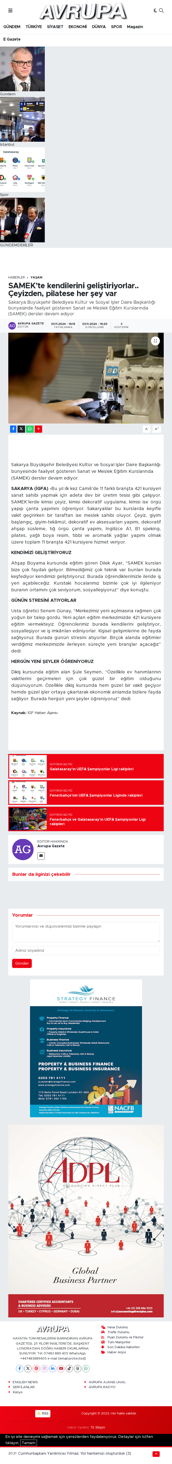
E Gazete (11, 39)
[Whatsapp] (86, 1368)
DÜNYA (99, 27)
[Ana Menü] (10, 11)
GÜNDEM (11, 27)
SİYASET (55, 27)
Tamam (28, 1443)
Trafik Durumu (118, 1332)
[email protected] (72, 1358)
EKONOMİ (78, 27)
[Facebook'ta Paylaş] (13, 429)
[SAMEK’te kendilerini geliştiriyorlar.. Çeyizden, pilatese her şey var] (86, 378)
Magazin (135, 27)
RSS (44, 1413)
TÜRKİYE (34, 27)
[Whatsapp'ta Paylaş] (30, 429)
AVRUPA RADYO (102, 1387)
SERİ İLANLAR (24, 1387)
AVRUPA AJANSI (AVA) (107, 1382)
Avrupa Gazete (51, 846)
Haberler (16, 277)
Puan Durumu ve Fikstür (126, 1337)
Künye (18, 1392)
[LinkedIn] (52, 1368)
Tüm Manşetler (119, 1342)
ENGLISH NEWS (25, 1382)
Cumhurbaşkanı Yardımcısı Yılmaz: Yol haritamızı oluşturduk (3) (74, 1453)
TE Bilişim (97, 1427)
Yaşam (36, 277)
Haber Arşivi (117, 1352)
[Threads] (77, 1368)
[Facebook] (19, 1368)
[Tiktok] (69, 1368)
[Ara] (161, 11)
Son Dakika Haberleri (124, 1347)
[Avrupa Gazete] (83, 10)
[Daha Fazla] (38, 429)
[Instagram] (44, 1368)
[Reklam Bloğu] (86, 1048)
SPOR (116, 27)
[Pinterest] (36, 1368)
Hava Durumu (118, 1327)
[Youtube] (61, 1368)
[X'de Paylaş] (21, 429)
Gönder (22, 963)
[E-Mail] (41, 856)
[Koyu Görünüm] (155, 11)
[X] (28, 1368)
